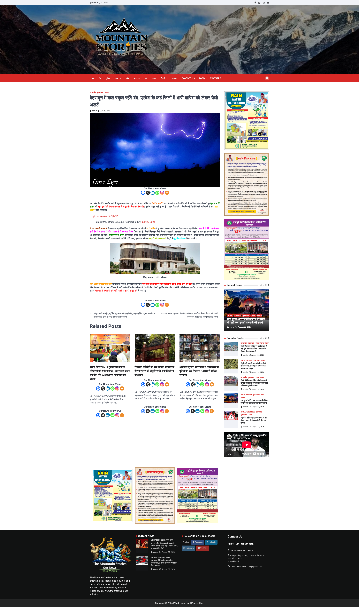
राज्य (116, 78)
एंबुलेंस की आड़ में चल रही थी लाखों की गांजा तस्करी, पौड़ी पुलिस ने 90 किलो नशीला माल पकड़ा (253, 366)
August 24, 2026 (257, 355)
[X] (148, 193)
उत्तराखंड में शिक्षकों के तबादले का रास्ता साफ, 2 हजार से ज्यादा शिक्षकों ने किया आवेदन (164, 563)
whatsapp (215, 78)
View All (263, 285)
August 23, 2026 (257, 372)
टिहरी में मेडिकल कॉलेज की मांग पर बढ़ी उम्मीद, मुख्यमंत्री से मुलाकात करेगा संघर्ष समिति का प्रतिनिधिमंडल (254, 383)
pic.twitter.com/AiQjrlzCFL (106, 216)
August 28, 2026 (168, 552)
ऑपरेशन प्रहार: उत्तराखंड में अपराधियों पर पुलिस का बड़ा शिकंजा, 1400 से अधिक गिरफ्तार (199, 371)
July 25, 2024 (148, 222)
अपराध (230, 316)
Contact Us (188, 78)
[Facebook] (143, 193)
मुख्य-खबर (100, 92)
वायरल (174, 78)
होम (93, 78)
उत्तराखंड (93, 92)
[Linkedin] (152, 193)
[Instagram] (162, 193)
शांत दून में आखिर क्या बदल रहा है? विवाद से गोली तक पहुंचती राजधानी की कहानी (246, 320)
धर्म (146, 78)
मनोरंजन (137, 78)
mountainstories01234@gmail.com (246, 566)
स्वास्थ (154, 78)
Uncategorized (248, 412)
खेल (127, 78)
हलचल (107, 92)
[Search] (267, 78)
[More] (167, 193)
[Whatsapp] (157, 193)
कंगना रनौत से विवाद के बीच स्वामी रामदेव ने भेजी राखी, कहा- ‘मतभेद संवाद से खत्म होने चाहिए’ (164, 545)
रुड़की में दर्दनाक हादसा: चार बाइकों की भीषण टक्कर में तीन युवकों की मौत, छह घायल (254, 420)
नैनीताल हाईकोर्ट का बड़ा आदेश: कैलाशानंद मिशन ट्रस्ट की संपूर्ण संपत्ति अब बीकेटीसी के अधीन (154, 371)
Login (202, 78)
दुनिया (108, 78)
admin (94, 111)
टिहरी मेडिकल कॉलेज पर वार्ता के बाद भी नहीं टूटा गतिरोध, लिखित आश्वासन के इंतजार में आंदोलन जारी (254, 348)
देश (100, 78)
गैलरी (163, 78)
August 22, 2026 (244, 327)
